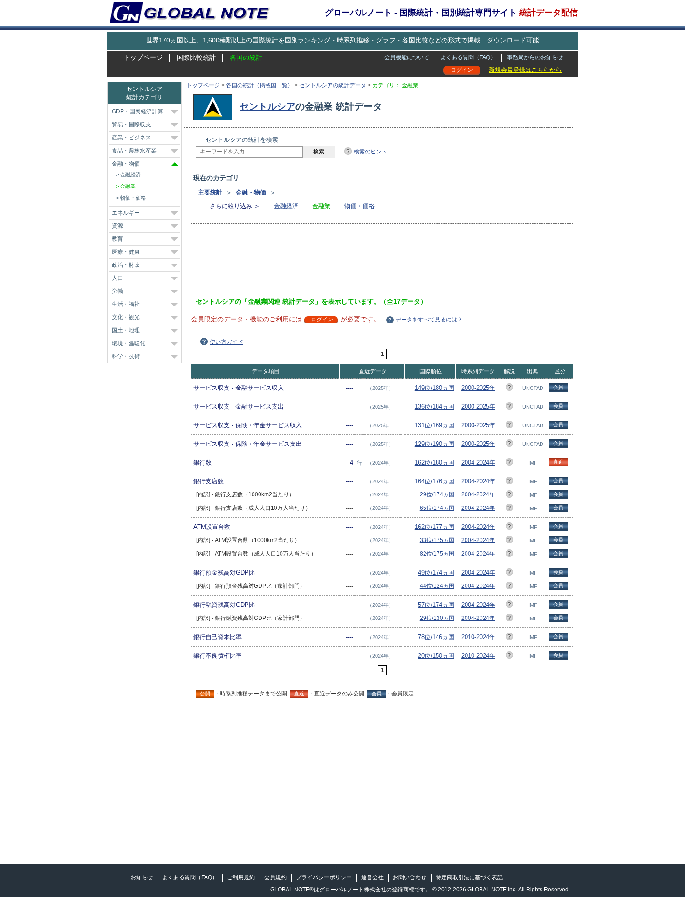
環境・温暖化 (128, 343)
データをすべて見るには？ (429, 319)
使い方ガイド (226, 342)
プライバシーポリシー (324, 877)
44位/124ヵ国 (437, 586)
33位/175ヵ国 (437, 540)
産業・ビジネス (131, 137)
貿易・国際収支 (131, 124)
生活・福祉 (126, 304)
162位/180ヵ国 (434, 462)
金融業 (128, 186)
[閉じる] (174, 164)
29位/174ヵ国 (437, 494)
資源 (117, 226)
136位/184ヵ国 (434, 406)
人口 (117, 278)
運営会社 (372, 877)
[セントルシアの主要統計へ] (215, 106)
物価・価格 (359, 205)
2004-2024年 (478, 462)
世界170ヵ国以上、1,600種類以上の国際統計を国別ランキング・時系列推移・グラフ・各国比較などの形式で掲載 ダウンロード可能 (342, 40)
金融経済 (286, 205)
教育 (117, 239)
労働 (117, 291)
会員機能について (406, 57)
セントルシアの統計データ (332, 85)
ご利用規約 (241, 877)
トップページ (143, 57)
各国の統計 (246, 57)
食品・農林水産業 (134, 150)
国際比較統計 (196, 57)
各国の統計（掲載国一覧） (259, 85)
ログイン (462, 70)
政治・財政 (126, 265)
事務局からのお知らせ (535, 57)
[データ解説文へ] (509, 388)
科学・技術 (126, 356)
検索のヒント (370, 151)
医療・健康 (126, 252)
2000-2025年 (478, 387)
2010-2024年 (478, 636)
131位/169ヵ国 (434, 425)
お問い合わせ (409, 877)
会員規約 (275, 877)
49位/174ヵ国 (436, 572)
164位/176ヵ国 (434, 481)
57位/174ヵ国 (436, 604)
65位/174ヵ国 (437, 508)
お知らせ (141, 877)
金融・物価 (251, 192)
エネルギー (126, 212)
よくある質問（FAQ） (468, 57)
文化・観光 (126, 317)
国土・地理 (126, 330)
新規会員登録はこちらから (525, 69)
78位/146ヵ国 (436, 636)
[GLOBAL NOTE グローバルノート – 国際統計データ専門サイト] (190, 21)
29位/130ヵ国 (437, 618)
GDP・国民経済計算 (137, 111)
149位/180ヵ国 (434, 387)
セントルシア (267, 106)
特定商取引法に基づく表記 (469, 877)
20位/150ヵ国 (436, 655)
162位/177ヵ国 (434, 526)
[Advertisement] (365, 259)
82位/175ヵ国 (437, 553)
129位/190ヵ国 (434, 443)
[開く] (174, 112)
